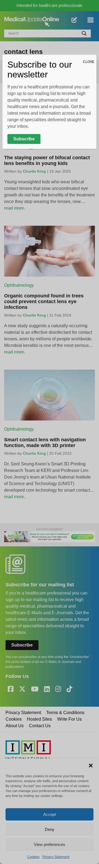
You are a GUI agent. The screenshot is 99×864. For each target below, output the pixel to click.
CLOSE (88, 62)
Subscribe (24, 139)
